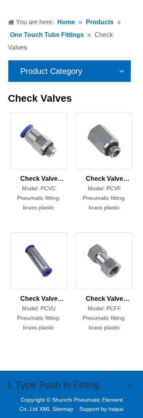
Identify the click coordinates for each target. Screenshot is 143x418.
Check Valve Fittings (39, 179)
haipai (116, 409)
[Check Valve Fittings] (39, 140)
